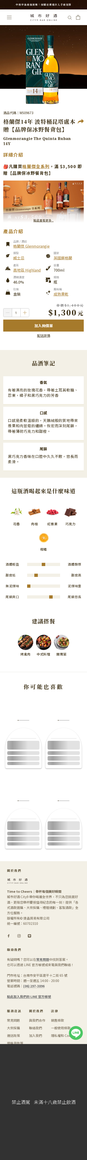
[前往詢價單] (78, 17)
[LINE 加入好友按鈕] (76, 1028)
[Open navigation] (9, 17)
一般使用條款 (61, 1028)
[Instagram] (19, 935)
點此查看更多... (43, 220)
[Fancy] (29, 935)
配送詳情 (43, 335)
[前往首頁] (44, 17)
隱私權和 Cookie (63, 1035)
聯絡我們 (35, 1028)
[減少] (7, 312)
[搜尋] (70, 17)
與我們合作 (37, 1020)
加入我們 (35, 1035)
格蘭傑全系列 (36, 166)
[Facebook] (8, 935)
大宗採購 (13, 1028)
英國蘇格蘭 (63, 258)
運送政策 (13, 1035)
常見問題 (13, 1020)
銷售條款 (57, 1020)
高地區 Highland (27, 270)
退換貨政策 (15, 1043)
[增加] (25, 312)
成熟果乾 (61, 294)
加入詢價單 (43, 325)
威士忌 (18, 258)
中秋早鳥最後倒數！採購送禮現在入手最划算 (43, 4)
